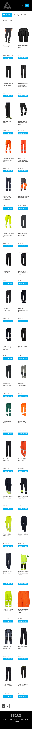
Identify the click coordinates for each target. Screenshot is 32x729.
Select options (8, 58)
